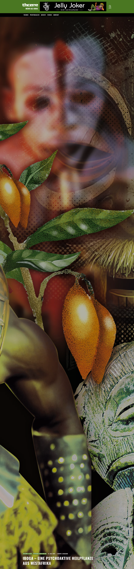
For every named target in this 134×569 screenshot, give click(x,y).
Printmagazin (34, 15)
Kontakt (56, 15)
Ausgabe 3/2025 (27, 553)
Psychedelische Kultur (39, 553)
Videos (49, 15)
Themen (26, 15)
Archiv (43, 15)
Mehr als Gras (32, 8)
